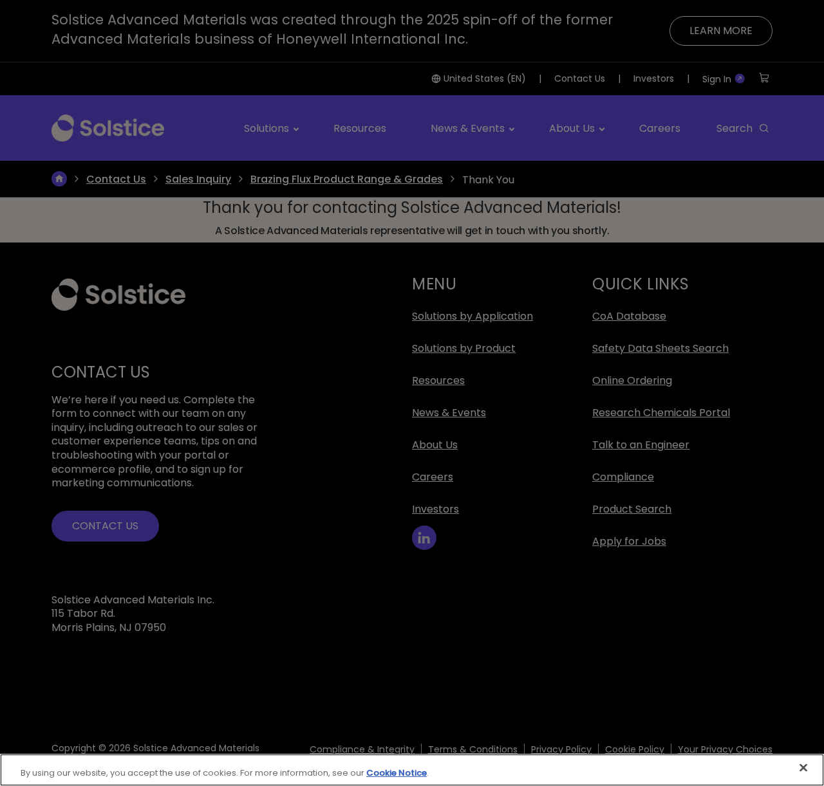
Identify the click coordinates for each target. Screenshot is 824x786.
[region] (412, 770)
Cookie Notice (396, 773)
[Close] (803, 768)
